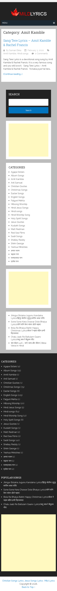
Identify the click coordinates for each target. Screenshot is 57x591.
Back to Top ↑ (28, 587)
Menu (5, 23)
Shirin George (17, 243)
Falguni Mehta (18, 200)
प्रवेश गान (15, 261)
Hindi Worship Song (20, 215)
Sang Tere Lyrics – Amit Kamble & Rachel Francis (27, 42)
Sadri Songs (17, 236)
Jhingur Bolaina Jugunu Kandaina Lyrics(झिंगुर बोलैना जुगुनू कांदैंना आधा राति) (28, 316)
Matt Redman (17, 229)
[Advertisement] (28, 140)
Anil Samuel (16, 182)
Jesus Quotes (17, 222)
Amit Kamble (9, 53)
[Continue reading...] (12, 74)
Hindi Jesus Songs (19, 207)
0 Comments (41, 53)
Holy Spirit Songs (19, 218)
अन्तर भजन (15, 250)
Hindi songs (22, 53)
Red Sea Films (18, 233)
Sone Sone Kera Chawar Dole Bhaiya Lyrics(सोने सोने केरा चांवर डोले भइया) (29, 323)
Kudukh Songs (18, 225)
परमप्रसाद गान (16, 258)
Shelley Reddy (18, 240)
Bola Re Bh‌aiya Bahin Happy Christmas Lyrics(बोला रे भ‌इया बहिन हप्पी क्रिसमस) (28, 330)
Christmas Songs (19, 190)
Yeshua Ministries (19, 247)
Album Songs (17, 175)
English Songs (18, 197)
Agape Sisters (17, 172)
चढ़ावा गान (15, 254)
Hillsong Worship (19, 204)
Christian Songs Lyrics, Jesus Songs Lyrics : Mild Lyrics (28, 580)
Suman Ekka (15, 50)
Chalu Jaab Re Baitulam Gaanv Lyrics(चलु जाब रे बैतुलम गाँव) (26, 338)
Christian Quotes (19, 186)
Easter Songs (17, 193)
